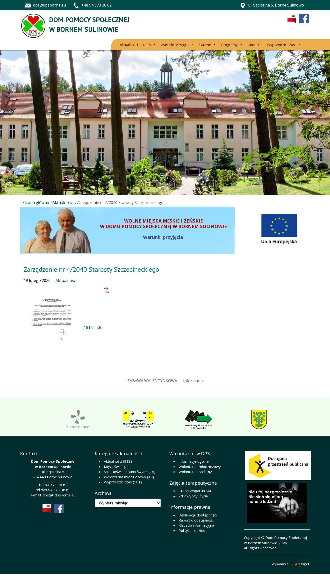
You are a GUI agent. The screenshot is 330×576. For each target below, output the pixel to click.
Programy (229, 44)
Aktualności (129, 44)
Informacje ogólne (194, 461)
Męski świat (113, 466)
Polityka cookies (192, 530)
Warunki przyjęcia (175, 44)
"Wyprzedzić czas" (280, 44)
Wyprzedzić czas (118, 482)
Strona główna (35, 202)
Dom (147, 44)
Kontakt (254, 44)
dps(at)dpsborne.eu (59, 495)
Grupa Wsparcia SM (195, 490)
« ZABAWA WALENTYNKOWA (150, 380)
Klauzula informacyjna (196, 525)
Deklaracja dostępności (198, 515)
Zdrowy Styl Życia (193, 496)
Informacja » (194, 380)
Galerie (205, 44)
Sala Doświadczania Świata (126, 471)
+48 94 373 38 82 (96, 5)
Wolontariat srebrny (195, 471)
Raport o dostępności (196, 520)
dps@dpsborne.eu (49, 5)
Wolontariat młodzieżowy (125, 476)
